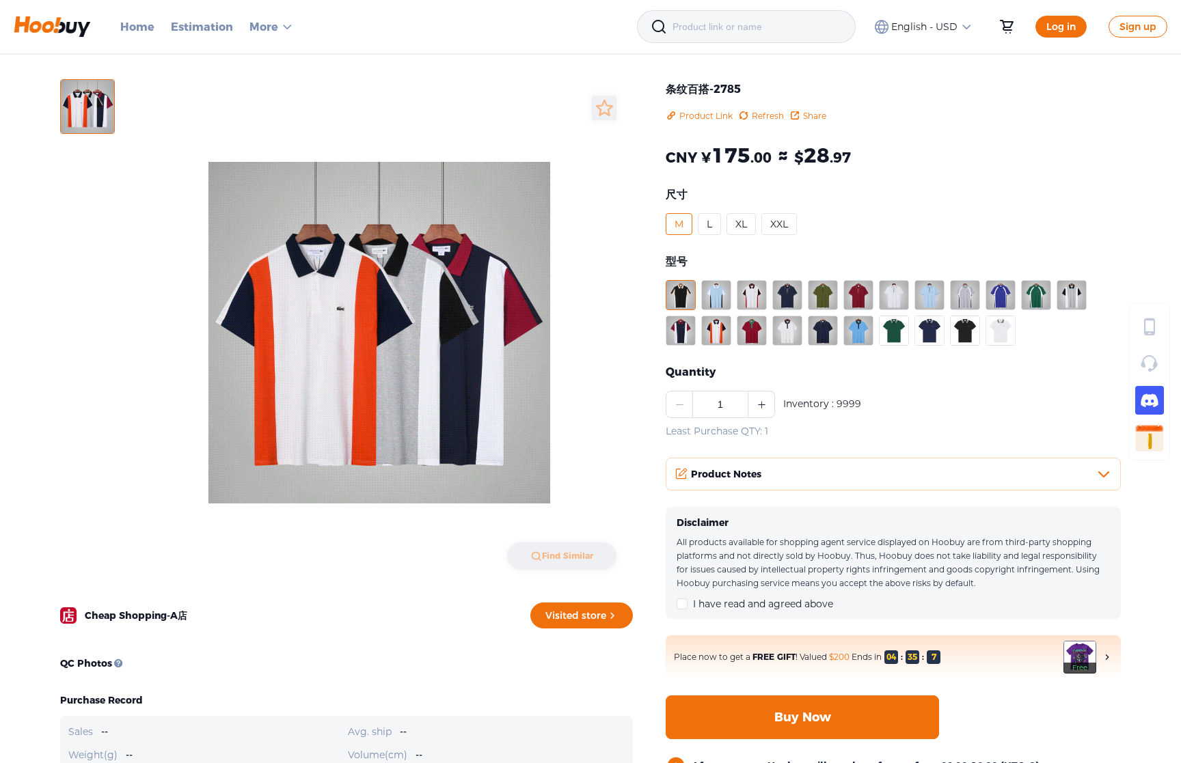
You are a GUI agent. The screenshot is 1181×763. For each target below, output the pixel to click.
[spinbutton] (720, 404)
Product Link (706, 116)
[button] (679, 224)
